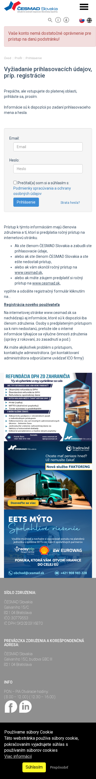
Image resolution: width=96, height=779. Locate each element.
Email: (14, 138)
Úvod (8, 58)
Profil (19, 58)
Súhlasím (34, 767)
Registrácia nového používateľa (32, 304)
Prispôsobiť (59, 767)
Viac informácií (18, 756)
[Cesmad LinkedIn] (25, 706)
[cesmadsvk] (11, 706)
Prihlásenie (34, 58)
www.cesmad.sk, (29, 272)
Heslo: (14, 160)
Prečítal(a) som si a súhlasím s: (42, 188)
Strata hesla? (70, 203)
